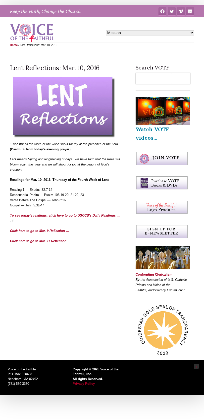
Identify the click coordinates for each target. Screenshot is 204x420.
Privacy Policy (84, 384)
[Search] (182, 78)
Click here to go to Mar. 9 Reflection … (39, 231)
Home (14, 44)
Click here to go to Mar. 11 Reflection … (40, 241)
